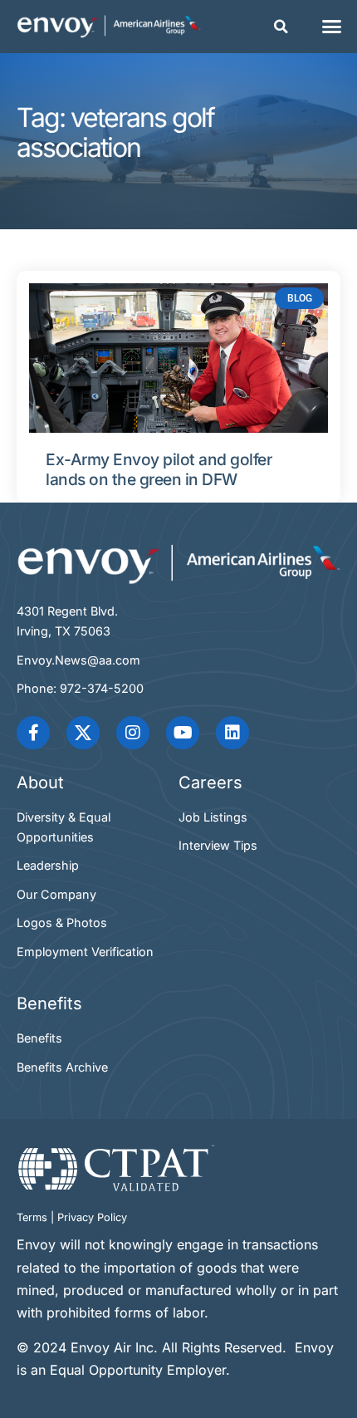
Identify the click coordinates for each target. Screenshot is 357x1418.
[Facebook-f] (33, 732)
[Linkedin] (232, 732)
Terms (32, 1217)
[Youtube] (182, 732)
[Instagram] (132, 732)
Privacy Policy (92, 1217)
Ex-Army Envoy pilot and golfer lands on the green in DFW (158, 469)
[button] (280, 26)
